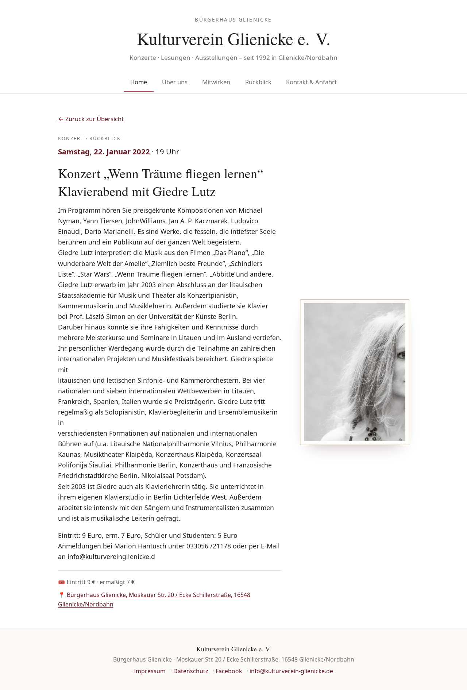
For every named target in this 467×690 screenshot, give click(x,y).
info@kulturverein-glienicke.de (291, 671)
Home (138, 81)
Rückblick (258, 81)
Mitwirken (216, 81)
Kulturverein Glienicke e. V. (234, 38)
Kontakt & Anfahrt (311, 81)
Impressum (150, 671)
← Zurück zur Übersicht (91, 119)
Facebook (229, 671)
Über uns (175, 81)
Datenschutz (190, 671)
